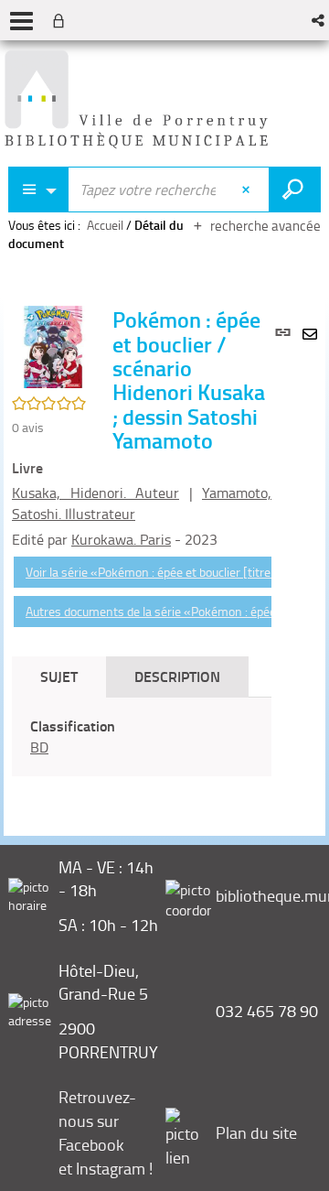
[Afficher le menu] (21, 21)
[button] (319, 20)
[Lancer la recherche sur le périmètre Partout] (295, 189)
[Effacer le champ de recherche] (248, 189)
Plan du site (256, 1132)
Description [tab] (177, 676)
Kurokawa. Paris (121, 539)
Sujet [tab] (59, 676)
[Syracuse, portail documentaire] (136, 99)
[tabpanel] (141, 737)
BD (39, 747)
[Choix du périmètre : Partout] (38, 189)
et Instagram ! (105, 1168)
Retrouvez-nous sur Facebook (97, 1120)
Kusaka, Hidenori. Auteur (95, 492)
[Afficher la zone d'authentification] (62, 20)
